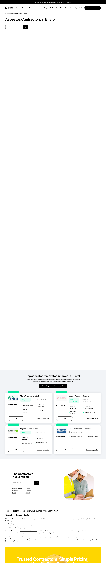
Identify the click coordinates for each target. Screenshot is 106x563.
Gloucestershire (17, 488)
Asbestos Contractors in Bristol (19, 13)
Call (16, 418)
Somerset (15, 490)
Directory (7, 13)
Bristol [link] (28, 493)
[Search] (25, 27)
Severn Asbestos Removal (79, 396)
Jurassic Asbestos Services (80, 429)
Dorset (28, 488)
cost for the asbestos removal (28, 531)
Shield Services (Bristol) (29, 396)
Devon (14, 493)
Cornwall (28, 490)
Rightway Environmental (29, 429)
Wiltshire (15, 495)
